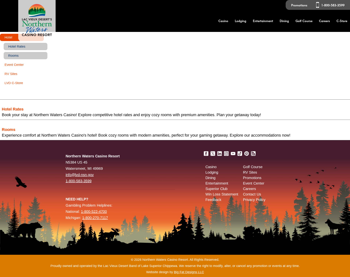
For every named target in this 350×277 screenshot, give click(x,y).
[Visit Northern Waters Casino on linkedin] (219, 152)
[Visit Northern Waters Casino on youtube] (233, 152)
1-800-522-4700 (94, 212)
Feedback (213, 200)
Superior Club (216, 189)
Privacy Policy (254, 200)
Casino (211, 167)
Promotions (299, 5)
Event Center (14, 65)
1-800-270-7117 (95, 218)
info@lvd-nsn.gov (80, 175)
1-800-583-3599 (333, 5)
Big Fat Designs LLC (189, 272)
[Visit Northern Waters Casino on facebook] (206, 152)
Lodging (211, 172)
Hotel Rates (16, 46)
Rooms (13, 55)
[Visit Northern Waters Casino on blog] (253, 152)
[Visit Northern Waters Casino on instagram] (226, 152)
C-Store (342, 21)
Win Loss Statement (221, 194)
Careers (324, 21)
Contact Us (252, 194)
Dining (210, 178)
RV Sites (11, 74)
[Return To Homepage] (37, 21)
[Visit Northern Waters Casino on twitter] (213, 152)
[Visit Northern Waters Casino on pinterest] (246, 152)
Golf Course (252, 167)
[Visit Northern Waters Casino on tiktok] (240, 152)
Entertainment (216, 183)
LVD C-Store (14, 83)
